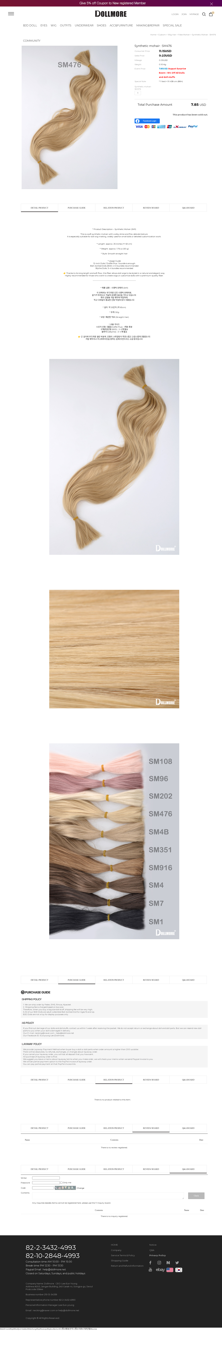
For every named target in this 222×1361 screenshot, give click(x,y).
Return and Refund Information (127, 1265)
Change (80, 1188)
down (149, 93)
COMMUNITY (31, 40)
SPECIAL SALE (172, 25)
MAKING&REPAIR (147, 25)
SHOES (101, 25)
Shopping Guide (119, 1260)
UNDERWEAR (84, 25)
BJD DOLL (30, 25)
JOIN (184, 14)
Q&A (151, 1250)
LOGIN (175, 14)
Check (196, 1196)
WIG (54, 25)
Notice (153, 1244)
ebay (159, 1269)
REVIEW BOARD (151, 208)
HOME (114, 1244)
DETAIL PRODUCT (39, 208)
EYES (43, 25)
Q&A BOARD (188, 208)
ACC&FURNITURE (121, 25)
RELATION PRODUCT (114, 208)
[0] (211, 14)
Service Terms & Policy (123, 1255)
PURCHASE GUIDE (76, 208)
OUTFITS (65, 25)
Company (116, 1250)
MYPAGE (194, 14)
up (144, 93)
